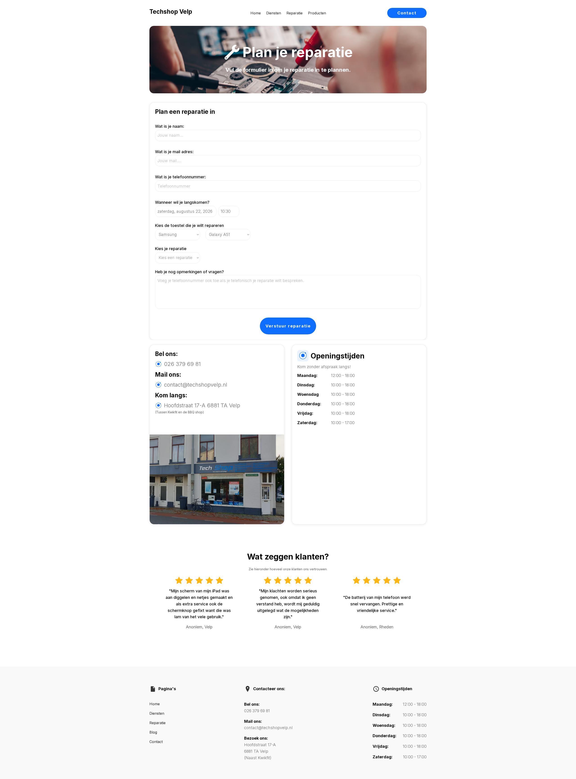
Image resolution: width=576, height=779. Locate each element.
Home (255, 13)
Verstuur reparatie (288, 326)
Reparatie (294, 13)
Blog (153, 732)
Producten (317, 13)
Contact (406, 13)
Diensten (273, 13)
